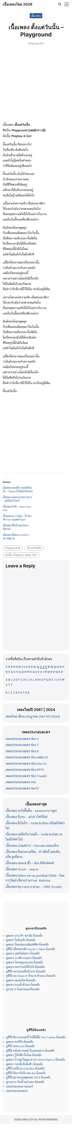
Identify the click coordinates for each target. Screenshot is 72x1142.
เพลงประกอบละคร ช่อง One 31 (26, 763)
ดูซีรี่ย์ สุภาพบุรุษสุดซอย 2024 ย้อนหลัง (28, 1077)
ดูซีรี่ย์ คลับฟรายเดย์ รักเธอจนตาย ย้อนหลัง (30, 1050)
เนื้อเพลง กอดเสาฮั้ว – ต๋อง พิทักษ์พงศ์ (30, 863)
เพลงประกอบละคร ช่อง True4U (26, 776)
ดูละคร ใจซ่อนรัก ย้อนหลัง (20, 940)
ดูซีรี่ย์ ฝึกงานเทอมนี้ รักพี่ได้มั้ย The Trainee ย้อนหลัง (36, 1037)
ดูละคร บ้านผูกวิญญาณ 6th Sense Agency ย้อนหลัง (35, 1059)
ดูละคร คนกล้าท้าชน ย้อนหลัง (23, 984)
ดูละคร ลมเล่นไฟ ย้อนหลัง (20, 980)
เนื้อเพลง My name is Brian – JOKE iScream (34, 886)
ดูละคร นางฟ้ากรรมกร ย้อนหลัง (24, 958)
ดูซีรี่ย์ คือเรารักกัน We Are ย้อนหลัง (26, 1073)
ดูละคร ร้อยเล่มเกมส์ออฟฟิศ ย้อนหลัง (27, 944)
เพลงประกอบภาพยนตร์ (19, 1086)
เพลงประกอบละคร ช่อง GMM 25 (27, 757)
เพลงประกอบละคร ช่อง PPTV (25, 770)
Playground (12, 548)
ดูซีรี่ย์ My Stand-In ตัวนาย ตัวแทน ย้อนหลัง (30, 976)
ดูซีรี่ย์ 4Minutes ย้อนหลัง (20, 1046)
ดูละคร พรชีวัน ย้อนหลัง (19, 1042)
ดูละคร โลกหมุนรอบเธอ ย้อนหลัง (24, 962)
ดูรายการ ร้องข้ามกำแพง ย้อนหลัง (25, 1082)
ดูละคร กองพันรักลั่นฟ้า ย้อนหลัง (24, 1064)
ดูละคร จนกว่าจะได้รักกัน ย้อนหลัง (25, 967)
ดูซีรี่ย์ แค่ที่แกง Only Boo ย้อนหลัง (25, 1068)
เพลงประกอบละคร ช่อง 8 (22, 751)
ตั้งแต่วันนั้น (34, 548)
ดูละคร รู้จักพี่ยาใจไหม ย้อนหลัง (24, 1055)
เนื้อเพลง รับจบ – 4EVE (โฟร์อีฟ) (27, 817)
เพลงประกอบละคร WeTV (22, 788)
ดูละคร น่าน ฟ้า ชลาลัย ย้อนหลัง (24, 935)
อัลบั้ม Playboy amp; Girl (21, 555)
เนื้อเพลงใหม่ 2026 (17, 4)
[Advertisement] (36, 84)
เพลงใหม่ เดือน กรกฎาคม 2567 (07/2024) (33, 716)
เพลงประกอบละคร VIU (21, 782)
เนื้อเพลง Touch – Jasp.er (22, 869)
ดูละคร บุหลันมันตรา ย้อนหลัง (23, 953)
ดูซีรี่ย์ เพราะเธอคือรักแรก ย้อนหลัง (25, 971)
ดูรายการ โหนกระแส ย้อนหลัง (22, 989)
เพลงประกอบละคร (17, 1091)
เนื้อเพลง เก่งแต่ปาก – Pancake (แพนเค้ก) (32, 845)
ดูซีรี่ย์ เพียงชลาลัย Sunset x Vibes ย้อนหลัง (30, 949)
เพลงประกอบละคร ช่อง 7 (22, 745)
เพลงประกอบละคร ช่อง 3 (22, 739)
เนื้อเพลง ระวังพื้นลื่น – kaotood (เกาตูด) (31, 811)
